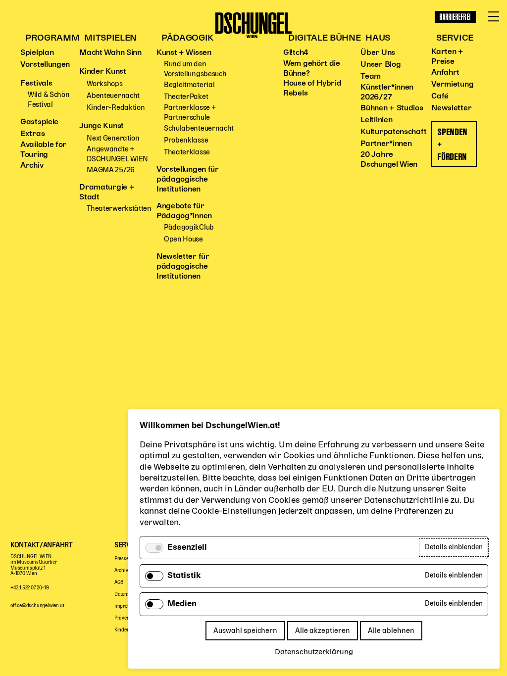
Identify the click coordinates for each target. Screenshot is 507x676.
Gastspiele (39, 122)
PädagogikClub (189, 227)
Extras (32, 134)
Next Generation (113, 138)
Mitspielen (110, 38)
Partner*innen (385, 144)
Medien (182, 604)
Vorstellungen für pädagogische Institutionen (187, 179)
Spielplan (36, 52)
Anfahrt (445, 72)
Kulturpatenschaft (393, 132)
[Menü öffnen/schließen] (494, 17)
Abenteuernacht (113, 96)
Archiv (31, 165)
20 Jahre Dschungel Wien (388, 159)
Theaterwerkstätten (119, 208)
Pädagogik (187, 38)
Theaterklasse (187, 152)
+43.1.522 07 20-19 (29, 588)
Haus (377, 38)
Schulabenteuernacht (199, 128)
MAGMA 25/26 (111, 170)
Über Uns (377, 52)
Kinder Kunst (102, 71)
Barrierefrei (455, 16)
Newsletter (451, 108)
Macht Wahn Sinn (110, 52)
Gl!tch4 (295, 52)
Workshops (104, 84)
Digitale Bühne (324, 38)
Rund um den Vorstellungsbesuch (195, 69)
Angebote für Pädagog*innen (184, 211)
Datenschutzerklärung (314, 652)
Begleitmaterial (189, 85)
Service (454, 38)
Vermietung (452, 84)
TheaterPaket (186, 97)
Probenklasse (186, 140)
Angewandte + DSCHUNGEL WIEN (117, 154)
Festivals (36, 83)
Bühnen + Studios (391, 108)
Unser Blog (380, 64)
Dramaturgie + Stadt (106, 192)
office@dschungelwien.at (37, 606)
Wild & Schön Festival (48, 100)
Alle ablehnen (391, 631)
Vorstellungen (45, 64)
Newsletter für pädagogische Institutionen (182, 266)
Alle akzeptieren (322, 631)
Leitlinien (376, 120)
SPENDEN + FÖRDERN (453, 144)
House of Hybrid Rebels (312, 88)
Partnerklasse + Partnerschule (190, 112)
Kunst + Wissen (183, 52)
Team (370, 76)
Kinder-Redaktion (116, 107)
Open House (183, 239)
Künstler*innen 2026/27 (386, 92)
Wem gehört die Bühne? (311, 68)
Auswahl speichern (245, 631)
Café (440, 96)
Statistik (184, 576)
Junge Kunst (101, 126)
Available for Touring (43, 150)
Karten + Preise (447, 56)
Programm (52, 38)
